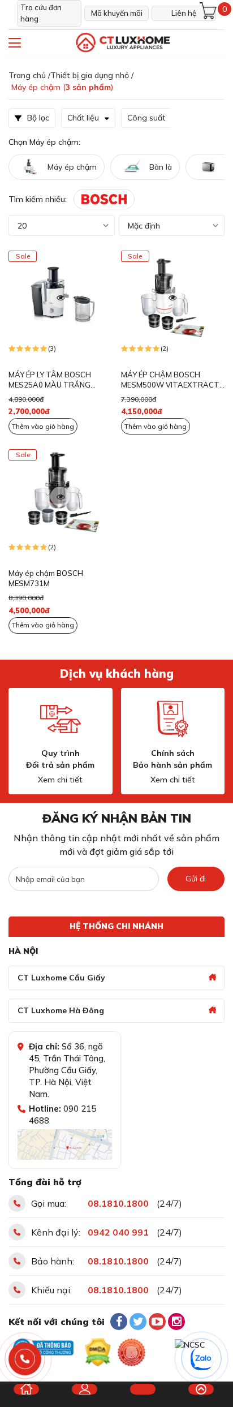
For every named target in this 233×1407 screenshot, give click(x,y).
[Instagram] (176, 1321)
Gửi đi (195, 879)
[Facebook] (118, 1321)
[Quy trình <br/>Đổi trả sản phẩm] (60, 719)
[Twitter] (138, 1321)
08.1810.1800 (118, 1203)
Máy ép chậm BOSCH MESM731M (45, 578)
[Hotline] (25, 1359)
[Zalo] (202, 1359)
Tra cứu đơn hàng (41, 13)
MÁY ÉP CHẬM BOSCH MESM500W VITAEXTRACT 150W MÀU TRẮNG (170, 380)
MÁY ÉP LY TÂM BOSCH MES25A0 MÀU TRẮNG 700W (49, 380)
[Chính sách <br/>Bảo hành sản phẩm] (172, 719)
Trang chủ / (29, 75)
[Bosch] (104, 199)
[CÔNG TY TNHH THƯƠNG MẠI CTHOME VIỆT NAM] (122, 43)
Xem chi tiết (60, 780)
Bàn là (160, 167)
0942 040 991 (118, 1232)
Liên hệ (183, 13)
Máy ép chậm (72, 167)
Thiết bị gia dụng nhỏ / (91, 75)
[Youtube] (157, 1321)
